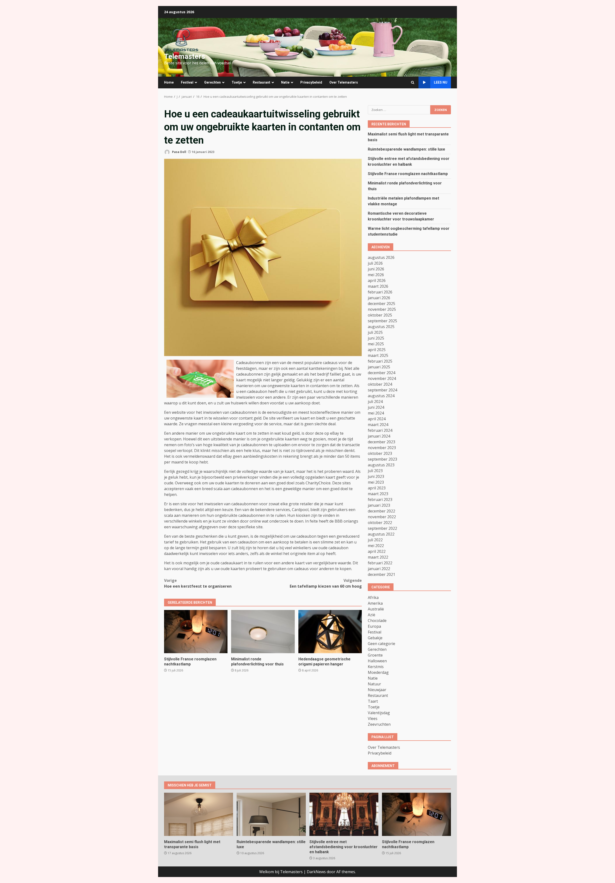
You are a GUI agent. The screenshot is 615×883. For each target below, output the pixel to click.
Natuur (374, 684)
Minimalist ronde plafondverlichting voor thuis (263, 631)
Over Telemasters (343, 82)
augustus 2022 (381, 534)
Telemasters (184, 56)
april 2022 (377, 551)
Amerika (375, 603)
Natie (285, 82)
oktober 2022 (380, 522)
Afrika (373, 597)
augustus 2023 (381, 465)
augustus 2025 (381, 326)
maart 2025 (378, 355)
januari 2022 (379, 568)
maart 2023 (378, 493)
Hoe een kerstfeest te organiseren (198, 583)
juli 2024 (375, 401)
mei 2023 (376, 482)
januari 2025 (379, 367)
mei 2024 (376, 413)
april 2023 (377, 488)
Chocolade (377, 620)
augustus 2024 (381, 395)
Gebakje (375, 637)
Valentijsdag (379, 712)
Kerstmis (376, 666)
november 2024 (382, 378)
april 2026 (377, 280)
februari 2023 (380, 499)
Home (169, 82)
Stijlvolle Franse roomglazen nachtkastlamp (196, 631)
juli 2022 (375, 539)
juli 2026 (375, 263)
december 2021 (381, 574)
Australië (376, 609)
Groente (375, 655)
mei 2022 (376, 545)
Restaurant (261, 82)
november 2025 (382, 309)
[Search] (412, 82)
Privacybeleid (311, 82)
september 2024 (382, 390)
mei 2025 (376, 344)
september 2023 (382, 459)
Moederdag (378, 672)
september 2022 (382, 528)
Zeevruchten (379, 724)
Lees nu (440, 82)
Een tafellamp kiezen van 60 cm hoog (326, 583)
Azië (371, 614)
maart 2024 (378, 424)
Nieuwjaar (377, 689)
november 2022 (382, 516)
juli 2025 (375, 332)
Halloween (377, 661)
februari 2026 (380, 292)
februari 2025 (380, 361)
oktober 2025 (380, 315)
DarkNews (316, 871)
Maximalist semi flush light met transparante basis (198, 814)
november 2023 (382, 447)
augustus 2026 (381, 257)
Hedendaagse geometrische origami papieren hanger (330, 631)
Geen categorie (381, 643)
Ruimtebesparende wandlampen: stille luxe (406, 149)
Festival (187, 82)
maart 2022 (378, 557)
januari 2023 (379, 505)
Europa (374, 626)
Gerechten (212, 82)
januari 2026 (379, 297)
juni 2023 (376, 476)
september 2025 (382, 320)
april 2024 (377, 418)
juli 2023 (375, 470)
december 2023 (381, 442)
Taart (373, 701)
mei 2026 (376, 274)
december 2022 (381, 511)
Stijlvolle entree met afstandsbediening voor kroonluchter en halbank (343, 814)
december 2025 (381, 303)
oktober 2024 (380, 384)
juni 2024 (376, 407)
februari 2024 (380, 430)
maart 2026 (378, 286)
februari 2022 (380, 563)
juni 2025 (376, 338)
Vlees (372, 718)
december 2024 (381, 372)
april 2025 (377, 349)
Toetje (237, 82)
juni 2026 (376, 269)
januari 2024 (379, 436)
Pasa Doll (178, 152)
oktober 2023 (380, 453)
